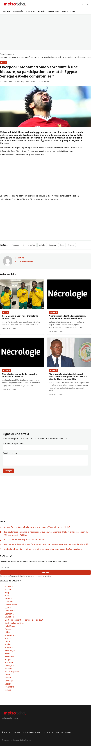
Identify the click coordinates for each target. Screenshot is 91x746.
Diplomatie (10, 610)
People (8, 659)
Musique (9, 647)
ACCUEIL (6, 11)
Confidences (10, 601)
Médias (8, 644)
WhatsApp (31, 245)
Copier (62, 245)
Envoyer (8, 471)
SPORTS (64, 11)
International (10, 635)
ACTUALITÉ (17, 11)
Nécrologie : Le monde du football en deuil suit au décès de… (20, 375)
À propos (6, 732)
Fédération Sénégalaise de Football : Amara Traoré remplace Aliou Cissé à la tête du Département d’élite (68, 376)
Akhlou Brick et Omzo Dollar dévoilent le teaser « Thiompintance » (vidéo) (37, 527)
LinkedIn (42, 245)
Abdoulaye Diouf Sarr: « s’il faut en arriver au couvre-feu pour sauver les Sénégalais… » (43, 549)
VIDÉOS (73, 11)
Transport (9, 686)
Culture (8, 607)
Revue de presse (12, 671)
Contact (16, 732)
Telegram (52, 245)
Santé (7, 674)
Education (9, 616)
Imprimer (71, 245)
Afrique (8, 589)
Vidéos (8, 690)
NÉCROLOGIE (53, 11)
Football (8, 629)
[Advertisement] (45, 32)
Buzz (7, 595)
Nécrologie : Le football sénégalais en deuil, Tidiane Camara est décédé (67, 317)
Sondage (9, 680)
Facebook (15, 245)
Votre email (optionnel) (13, 443)
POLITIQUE (30, 11)
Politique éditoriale (31, 732)
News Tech (9, 656)
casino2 (8, 598)
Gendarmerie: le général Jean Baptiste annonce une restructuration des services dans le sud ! (46, 544)
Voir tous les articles (24, 261)
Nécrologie (10, 650)
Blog (7, 592)
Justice (8, 638)
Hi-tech (8, 632)
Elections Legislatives (14, 623)
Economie (9, 613)
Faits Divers (10, 626)
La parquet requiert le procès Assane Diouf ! (24, 539)
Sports (3, 62)
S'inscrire (45, 572)
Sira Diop (20, 81)
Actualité (53, 312)
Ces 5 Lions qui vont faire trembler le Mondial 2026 (20, 317)
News (7, 653)
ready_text (9, 665)
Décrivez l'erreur (10, 453)
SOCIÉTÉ (40, 11)
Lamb (7, 641)
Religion (8, 668)
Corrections (48, 732)
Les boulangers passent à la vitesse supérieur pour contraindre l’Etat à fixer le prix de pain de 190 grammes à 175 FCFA (46, 533)
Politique (9, 662)
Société (8, 677)
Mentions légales (63, 732)
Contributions (11, 604)
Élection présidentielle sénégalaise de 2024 (24, 620)
